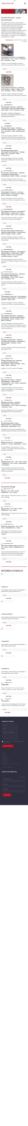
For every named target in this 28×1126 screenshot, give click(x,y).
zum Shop (8, 72)
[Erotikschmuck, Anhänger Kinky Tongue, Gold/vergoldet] (7, 126)
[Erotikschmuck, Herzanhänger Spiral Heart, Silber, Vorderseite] (7, 314)
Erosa (3, 753)
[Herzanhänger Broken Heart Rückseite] (7, 229)
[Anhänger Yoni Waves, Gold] (7, 400)
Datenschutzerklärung (7, 767)
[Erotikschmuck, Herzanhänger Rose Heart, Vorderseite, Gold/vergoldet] (7, 209)
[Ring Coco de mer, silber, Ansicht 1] (7, 544)
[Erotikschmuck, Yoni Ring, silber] (7, 506)
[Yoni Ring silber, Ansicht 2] (7, 489)
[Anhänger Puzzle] (7, 460)
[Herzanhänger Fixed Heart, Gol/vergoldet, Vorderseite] (7, 250)
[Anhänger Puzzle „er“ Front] (7, 440)
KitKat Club (5, 756)
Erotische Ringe (18, 40)
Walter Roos (5, 761)
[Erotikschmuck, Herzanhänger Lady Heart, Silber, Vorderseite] (7, 105)
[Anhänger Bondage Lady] (7, 358)
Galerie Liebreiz (6, 759)
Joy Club (4, 762)
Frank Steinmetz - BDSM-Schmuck (10, 764)
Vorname (5, 784)
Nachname (5, 789)
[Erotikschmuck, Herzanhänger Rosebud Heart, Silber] (7, 272)
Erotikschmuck (9, 40)
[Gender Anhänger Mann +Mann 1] (7, 421)
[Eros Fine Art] (7, 3)
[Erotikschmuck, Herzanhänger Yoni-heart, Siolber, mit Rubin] (7, 50)
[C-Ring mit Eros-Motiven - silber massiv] (7, 683)
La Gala (4, 757)
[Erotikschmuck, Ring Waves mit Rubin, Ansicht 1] (7, 524)
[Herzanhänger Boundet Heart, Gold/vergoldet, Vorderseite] (7, 148)
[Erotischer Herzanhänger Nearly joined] (7, 80)
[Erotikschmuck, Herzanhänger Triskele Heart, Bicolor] (7, 171)
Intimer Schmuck (24, 40)
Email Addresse (7, 779)
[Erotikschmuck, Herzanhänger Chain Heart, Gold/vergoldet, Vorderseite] (7, 190)
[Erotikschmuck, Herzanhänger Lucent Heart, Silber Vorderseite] (7, 294)
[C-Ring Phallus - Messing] (7, 699)
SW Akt (4, 754)
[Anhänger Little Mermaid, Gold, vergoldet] (7, 338)
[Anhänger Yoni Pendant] (7, 378)
